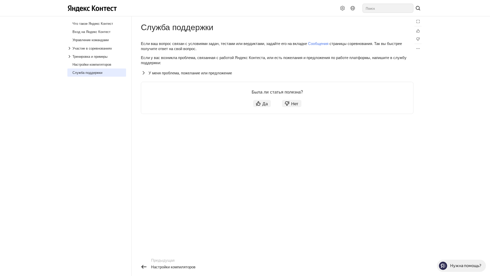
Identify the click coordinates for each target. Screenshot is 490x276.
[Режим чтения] (418, 21)
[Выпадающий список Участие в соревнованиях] (69, 48)
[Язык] (352, 8)
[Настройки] (342, 8)
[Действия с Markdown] (418, 48)
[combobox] (388, 8)
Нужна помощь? (465, 265)
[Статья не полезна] (418, 39)
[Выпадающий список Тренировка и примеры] (69, 56)
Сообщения (318, 43)
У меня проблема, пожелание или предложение (190, 72)
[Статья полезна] (418, 30)
